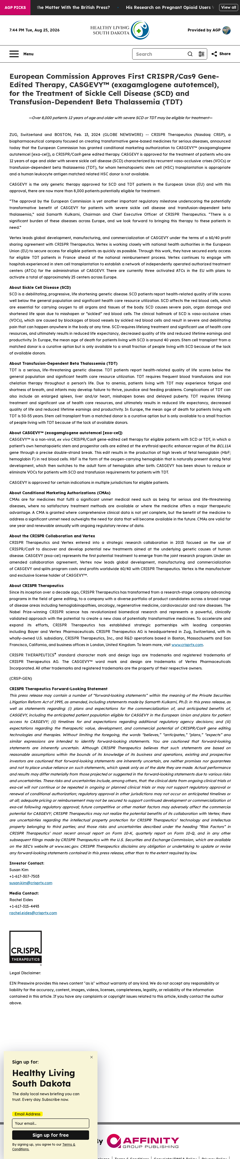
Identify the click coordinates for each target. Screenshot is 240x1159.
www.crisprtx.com (187, 644)
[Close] (91, 1057)
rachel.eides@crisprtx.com (33, 913)
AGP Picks (15, 7)
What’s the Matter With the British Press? (65, 7)
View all (228, 7)
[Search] (190, 54)
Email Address (27, 1114)
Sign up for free (51, 1135)
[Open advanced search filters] (201, 54)
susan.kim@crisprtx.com (30, 883)
